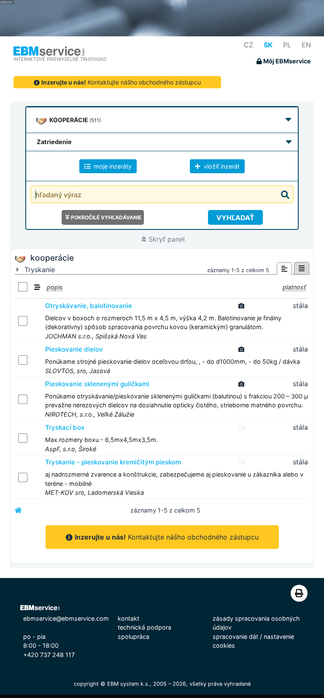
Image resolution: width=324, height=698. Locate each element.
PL (287, 45)
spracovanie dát (235, 636)
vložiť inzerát (221, 166)
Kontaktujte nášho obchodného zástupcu (121, 82)
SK (268, 45)
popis (55, 287)
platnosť (294, 287)
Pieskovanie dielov (74, 349)
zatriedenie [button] (54, 141)
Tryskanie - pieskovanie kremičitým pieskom (113, 462)
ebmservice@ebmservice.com (66, 618)
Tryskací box (64, 427)
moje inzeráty (112, 166)
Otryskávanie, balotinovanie (88, 306)
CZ (248, 45)
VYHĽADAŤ (235, 217)
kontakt (128, 618)
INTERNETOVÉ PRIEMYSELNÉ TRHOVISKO (60, 59)
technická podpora (144, 627)
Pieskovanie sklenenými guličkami (97, 384)
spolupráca (133, 636)
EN (306, 45)
